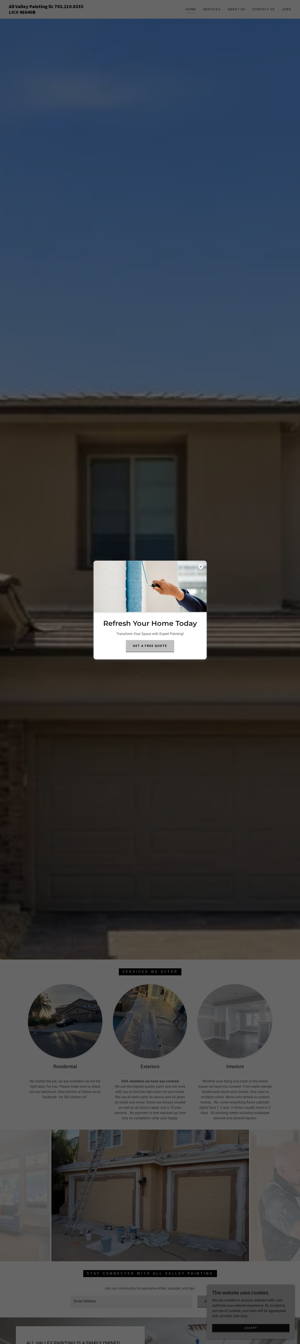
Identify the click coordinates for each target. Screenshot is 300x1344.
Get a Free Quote (150, 646)
